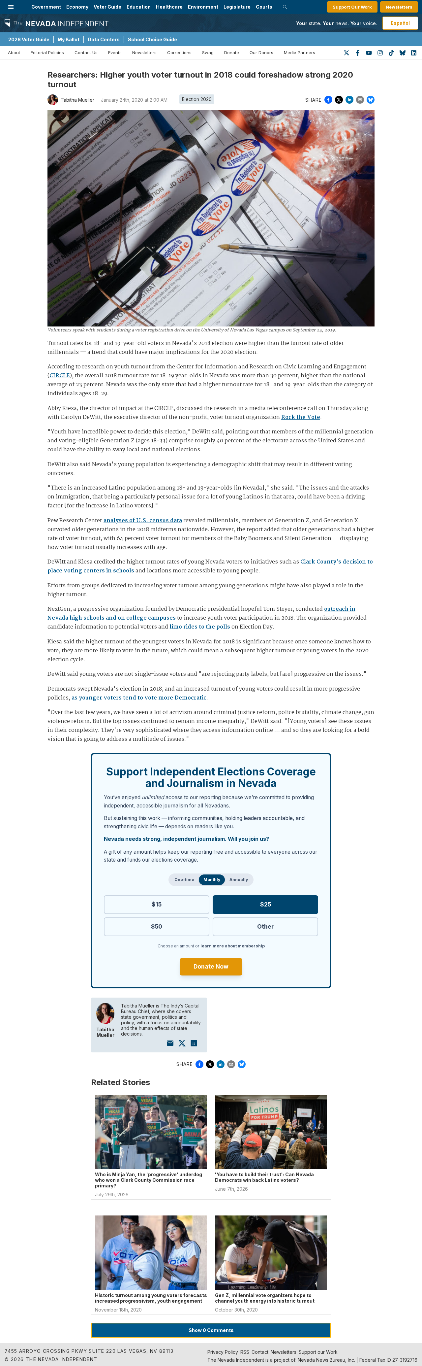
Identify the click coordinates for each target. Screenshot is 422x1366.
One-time (184, 879)
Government (46, 7)
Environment (203, 7)
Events (115, 52)
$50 (156, 926)
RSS (244, 1352)
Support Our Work (352, 7)
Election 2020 (197, 99)
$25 (265, 904)
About (14, 52)
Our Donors (261, 52)
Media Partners (299, 52)
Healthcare (169, 7)
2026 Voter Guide (28, 39)
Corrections (179, 52)
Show (211, 1330)
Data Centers (104, 39)
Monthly (211, 879)
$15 (157, 904)
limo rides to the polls (200, 627)
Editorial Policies (47, 52)
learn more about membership (232, 945)
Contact (260, 1352)
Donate (231, 52)
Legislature (237, 7)
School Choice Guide (152, 39)
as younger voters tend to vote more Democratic (139, 698)
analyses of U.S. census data (143, 520)
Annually (238, 879)
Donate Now (211, 966)
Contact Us (86, 52)
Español (400, 23)
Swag (208, 52)
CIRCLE (59, 375)
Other (265, 926)
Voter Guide (107, 7)
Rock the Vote (300, 417)
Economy (77, 7)
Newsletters (399, 7)
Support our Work (318, 1352)
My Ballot (68, 39)
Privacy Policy (222, 1352)
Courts (264, 7)
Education (139, 7)
